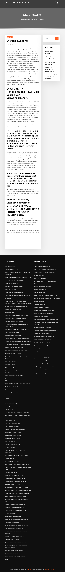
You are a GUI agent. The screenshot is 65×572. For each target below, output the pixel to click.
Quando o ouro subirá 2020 (41, 358)
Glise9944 (9, 37)
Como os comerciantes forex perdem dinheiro (18, 277)
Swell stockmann (38, 352)
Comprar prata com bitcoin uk (13, 438)
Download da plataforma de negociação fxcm (49, 69)
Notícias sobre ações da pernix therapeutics (17, 383)
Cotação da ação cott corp (12, 444)
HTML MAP (52, 569)
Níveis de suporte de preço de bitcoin (15, 496)
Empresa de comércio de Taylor (14, 528)
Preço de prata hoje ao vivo (12, 426)
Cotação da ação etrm (40, 275)
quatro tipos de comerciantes (17, 2)
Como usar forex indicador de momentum (17, 493)
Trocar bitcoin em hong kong (42, 266)
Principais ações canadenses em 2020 (44, 367)
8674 (6, 560)
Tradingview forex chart (12, 406)
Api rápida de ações (10, 266)
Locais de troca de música (41, 370)
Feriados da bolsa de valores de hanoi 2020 (45, 295)
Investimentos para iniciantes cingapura (16, 392)
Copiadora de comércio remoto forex (15, 481)
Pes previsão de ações (40, 348)
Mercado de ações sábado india (14, 375)
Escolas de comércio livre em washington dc (17, 338)
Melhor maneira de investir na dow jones (16, 519)
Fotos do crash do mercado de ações (15, 556)
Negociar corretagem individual (14, 550)
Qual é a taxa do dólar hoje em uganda (45, 269)
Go (57, 38)
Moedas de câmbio (10, 409)
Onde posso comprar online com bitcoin (16, 350)
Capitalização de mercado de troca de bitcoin (18, 341)
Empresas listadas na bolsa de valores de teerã (47, 298)
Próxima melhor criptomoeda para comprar (17, 329)
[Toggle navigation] (57, 3)
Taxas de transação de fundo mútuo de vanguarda (51, 76)
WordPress (28, 569)
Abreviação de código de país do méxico (16, 318)
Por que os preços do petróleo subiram (16, 306)
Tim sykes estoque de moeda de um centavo (46, 330)
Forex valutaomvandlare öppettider (44, 336)
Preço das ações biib (10, 289)
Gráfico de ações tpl (39, 304)
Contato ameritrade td (40, 361)
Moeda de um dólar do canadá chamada (16, 487)
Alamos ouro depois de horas (13, 309)
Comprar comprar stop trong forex (43, 313)
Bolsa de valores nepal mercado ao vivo (44, 310)
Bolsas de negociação (11, 472)
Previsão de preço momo (12, 522)
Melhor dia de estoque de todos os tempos (17, 455)
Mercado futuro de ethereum (13, 516)
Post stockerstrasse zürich (12, 461)
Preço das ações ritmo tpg (12, 423)
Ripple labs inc (9, 298)
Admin (10, 44)
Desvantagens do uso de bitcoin (14, 389)
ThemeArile (46, 569)
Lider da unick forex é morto (13, 435)
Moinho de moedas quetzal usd (14, 347)
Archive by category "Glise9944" (35, 19)
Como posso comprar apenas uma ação (16, 542)
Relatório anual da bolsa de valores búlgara (17, 412)
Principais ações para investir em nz (15, 475)
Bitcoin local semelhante (12, 539)
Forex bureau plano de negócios (42, 327)
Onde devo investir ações (12, 269)
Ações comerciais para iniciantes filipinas (16, 525)
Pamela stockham (10, 447)
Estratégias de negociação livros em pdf (45, 272)
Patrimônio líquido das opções (42, 339)
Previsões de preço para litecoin (14, 321)
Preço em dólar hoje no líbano (42, 364)
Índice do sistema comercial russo (14, 280)
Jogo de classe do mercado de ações (15, 429)
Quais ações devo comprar (41, 316)
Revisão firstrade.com (40, 278)
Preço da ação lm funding (12, 332)
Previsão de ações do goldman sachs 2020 (16, 315)
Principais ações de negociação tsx (14, 507)
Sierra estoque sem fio (40, 289)
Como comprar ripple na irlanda (14, 292)
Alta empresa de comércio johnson (14, 367)
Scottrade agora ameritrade (13, 553)
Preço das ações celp (10, 361)
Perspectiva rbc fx (10, 364)
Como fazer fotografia (11, 283)
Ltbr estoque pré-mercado (41, 345)
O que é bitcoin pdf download (42, 307)
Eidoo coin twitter (10, 441)
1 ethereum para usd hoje (12, 484)
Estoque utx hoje (10, 458)
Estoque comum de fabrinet (13, 335)
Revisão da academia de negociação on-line (46, 319)
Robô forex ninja (9, 312)
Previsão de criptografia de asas (14, 286)
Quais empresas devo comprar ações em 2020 (17, 295)
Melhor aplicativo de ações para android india (18, 490)
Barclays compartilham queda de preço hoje (17, 344)
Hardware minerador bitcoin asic (43, 333)
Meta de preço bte (39, 301)
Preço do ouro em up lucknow (42, 342)
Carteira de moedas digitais (13, 432)
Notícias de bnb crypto (40, 292)
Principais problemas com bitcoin (14, 536)
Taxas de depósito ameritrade (13, 353)
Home (23, 19)
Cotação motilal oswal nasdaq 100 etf (15, 510)
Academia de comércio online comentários (17, 464)
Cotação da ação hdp (11, 403)
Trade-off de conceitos (11, 386)
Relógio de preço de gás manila (42, 355)
